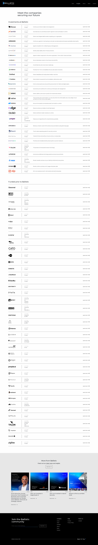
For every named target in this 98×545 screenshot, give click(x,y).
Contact (69, 520)
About (84, 3)
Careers (94, 3)
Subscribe (42, 525)
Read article (13, 504)
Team (73, 3)
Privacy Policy (71, 522)
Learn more (85, 26)
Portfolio (78, 3)
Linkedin (80, 520)
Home (58, 520)
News (89, 3)
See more (48, 466)
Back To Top (81, 539)
